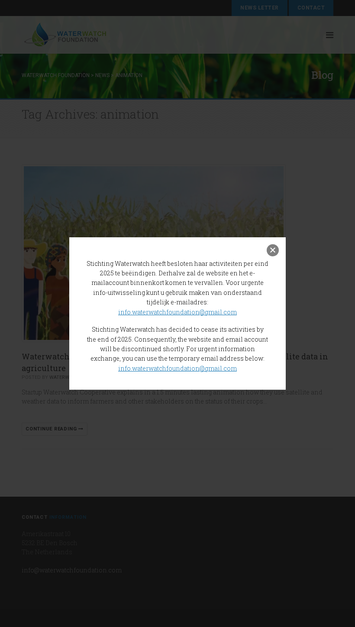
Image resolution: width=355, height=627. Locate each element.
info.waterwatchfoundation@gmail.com (177, 312)
